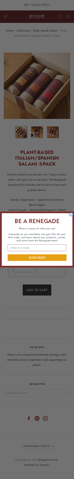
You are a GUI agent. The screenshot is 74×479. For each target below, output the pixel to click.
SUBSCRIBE (37, 257)
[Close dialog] (71, 214)
